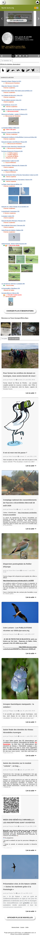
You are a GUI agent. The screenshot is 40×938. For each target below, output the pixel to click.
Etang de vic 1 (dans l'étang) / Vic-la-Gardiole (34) (15, 206)
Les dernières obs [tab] (7, 60)
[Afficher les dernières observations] (10, 64)
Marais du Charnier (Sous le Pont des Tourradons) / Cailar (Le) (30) (20, 175)
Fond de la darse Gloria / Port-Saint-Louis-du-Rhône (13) (17, 90)
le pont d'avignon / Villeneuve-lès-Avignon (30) (14, 165)
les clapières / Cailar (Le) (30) (10, 170)
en (37, 7)
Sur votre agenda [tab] (14, 338)
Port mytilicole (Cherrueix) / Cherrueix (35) (13, 225)
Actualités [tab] (4, 338)
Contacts (22, 927)
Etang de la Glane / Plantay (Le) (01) (11, 81)
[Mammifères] (8, 70)
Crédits (26, 927)
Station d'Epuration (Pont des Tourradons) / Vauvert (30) (17, 179)
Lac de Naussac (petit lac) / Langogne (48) (13, 283)
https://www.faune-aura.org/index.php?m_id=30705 (18, 580)
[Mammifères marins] (13, 70)
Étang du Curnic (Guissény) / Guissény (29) (13, 146)
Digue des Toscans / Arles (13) (10, 86)
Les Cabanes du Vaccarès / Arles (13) (12, 95)
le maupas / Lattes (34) (8, 216)
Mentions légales (15, 927)
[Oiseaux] (3, 70)
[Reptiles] (18, 70)
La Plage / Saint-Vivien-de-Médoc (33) (12, 184)
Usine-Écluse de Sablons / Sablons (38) (12, 230)
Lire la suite (30, 393)
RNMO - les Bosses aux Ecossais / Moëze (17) (14, 109)
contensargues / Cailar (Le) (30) (10, 161)
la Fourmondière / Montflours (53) (11, 288)
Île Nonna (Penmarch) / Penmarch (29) (12, 151)
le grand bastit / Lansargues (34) (10, 211)
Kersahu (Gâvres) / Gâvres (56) (10, 293)
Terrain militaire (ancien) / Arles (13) (11, 100)
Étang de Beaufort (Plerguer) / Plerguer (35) (13, 220)
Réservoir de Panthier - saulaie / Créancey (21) (14, 114)
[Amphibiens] (22, 70)
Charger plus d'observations (20, 311)
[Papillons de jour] (32, 70)
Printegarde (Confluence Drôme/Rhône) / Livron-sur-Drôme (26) (19, 137)
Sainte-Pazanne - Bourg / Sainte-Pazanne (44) (14, 243)
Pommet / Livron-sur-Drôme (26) (10, 132)
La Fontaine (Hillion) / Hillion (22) (10, 127)
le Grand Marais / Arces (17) (9, 105)
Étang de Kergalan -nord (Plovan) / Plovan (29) (14, 142)
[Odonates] (27, 70)
